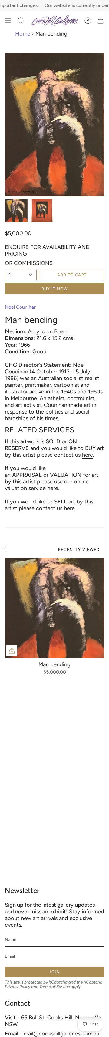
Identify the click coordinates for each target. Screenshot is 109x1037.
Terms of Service (54, 986)
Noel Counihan (21, 307)
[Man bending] (54, 608)
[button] (21, 21)
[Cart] (100, 21)
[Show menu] (8, 21)
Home (22, 33)
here (87, 455)
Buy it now (54, 289)
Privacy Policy (17, 986)
